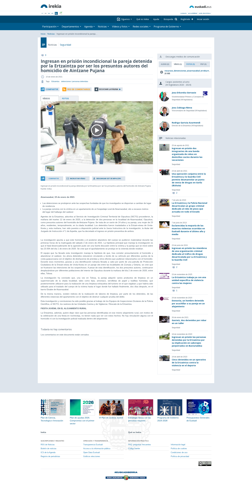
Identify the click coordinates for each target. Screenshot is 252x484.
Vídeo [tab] (178, 64)
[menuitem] (169, 19)
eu (49, 13)
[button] (50, 89)
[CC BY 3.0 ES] (204, 463)
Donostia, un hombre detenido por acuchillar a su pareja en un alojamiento (188, 303)
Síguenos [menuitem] (125, 19)
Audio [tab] (165, 64)
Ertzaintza (55, 81)
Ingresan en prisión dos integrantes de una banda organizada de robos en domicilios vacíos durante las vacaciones (187, 154)
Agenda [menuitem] (88, 26)
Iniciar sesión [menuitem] (203, 19)
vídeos (46, 98)
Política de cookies (179, 449)
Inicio (43, 34)
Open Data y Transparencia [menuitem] (95, 441)
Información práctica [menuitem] (138, 441)
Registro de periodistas (50, 456)
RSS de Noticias (48, 445)
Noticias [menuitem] (102, 26)
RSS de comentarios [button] (79, 89)
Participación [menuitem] (49, 26)
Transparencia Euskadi (93, 445)
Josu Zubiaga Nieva (182, 107)
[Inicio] (51, 6)
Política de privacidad (180, 456)
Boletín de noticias (48, 449)
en (52, 13)
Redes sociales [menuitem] (141, 26)
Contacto (183, 13)
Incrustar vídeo (77, 178)
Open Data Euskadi (91, 453)
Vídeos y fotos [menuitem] (120, 26)
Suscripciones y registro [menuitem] (52, 441)
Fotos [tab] (190, 64)
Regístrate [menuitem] (185, 19)
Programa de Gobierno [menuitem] (167, 26)
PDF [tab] (203, 64)
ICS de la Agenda (48, 453)
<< (42, 13)
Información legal (178, 445)
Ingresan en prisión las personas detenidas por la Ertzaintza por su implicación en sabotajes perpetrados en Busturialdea (189, 341)
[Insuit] (56, 13)
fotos (65, 98)
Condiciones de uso (179, 453)
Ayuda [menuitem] (156, 19)
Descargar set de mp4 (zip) (108, 178)
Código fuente (134, 449)
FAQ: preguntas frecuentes (139, 445)
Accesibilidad (192, 13)
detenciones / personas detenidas (74, 81)
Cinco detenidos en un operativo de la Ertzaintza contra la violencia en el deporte (189, 362)
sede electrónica (204, 13)
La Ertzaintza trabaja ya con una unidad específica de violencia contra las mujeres (189, 280)
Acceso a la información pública (96, 449)
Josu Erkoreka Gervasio (184, 92)
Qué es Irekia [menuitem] (142, 19)
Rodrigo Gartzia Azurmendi (186, 122)
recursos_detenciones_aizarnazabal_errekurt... (183, 70)
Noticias (51, 34)
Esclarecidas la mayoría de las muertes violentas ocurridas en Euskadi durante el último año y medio (188, 230)
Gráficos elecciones (91, 456)
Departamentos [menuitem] (71, 26)
